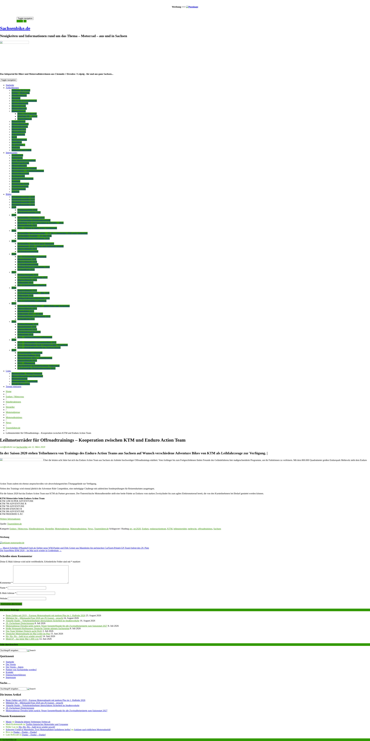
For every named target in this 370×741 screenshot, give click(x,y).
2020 (14, 230)
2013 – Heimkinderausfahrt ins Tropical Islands (39, 347)
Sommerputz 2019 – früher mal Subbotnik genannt (40, 246)
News (8, 422)
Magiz (9, 722)
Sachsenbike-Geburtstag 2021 (31, 217)
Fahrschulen (17, 158)
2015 (14, 303)
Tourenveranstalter (20, 186)
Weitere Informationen (10, 519)
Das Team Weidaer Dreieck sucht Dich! (24, 631)
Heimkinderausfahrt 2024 (23, 202)
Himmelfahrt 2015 (25, 311)
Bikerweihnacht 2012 (27, 360)
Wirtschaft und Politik (21, 150)
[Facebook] (25, 21)
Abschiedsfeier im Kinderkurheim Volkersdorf (38, 366)
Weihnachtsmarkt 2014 (27, 324)
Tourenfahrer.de (24, 119)
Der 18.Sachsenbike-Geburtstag (31, 256)
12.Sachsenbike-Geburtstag (29, 353)
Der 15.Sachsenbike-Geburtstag (31, 301)
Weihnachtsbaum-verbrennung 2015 (33, 316)
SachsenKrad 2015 (26, 319)
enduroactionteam (158, 528)
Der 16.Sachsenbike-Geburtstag (31, 285)
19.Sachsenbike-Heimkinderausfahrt (33, 220)
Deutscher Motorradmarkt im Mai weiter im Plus (28, 633)
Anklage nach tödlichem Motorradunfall (92, 729)
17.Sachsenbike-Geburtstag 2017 (32, 277)
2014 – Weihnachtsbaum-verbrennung (34, 337)
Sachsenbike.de (15, 28)
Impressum (11, 677)
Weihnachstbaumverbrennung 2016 (33, 298)
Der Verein (11, 664)
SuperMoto (17, 142)
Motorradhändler (19, 165)
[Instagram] (21, 21)
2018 (14, 254)
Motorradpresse (19, 111)
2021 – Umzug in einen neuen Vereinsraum (37, 228)
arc (131, 528)
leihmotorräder (180, 528)
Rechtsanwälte (18, 176)
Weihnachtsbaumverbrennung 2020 (33, 238)
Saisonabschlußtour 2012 (28, 355)
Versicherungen (19, 189)
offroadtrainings (205, 528)
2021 (14, 215)
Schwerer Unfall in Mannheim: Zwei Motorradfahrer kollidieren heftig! (38, 729)
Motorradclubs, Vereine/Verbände (27, 373)
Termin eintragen (13, 386)
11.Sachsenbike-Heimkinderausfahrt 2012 (36, 368)
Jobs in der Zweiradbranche (24, 100)
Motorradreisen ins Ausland (24, 168)
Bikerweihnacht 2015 (27, 308)
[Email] (18, 21)
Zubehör (15, 191)
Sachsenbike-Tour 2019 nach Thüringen (35, 243)
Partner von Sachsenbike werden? (21, 669)
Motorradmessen (19, 108)
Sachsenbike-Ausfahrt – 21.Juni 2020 (34, 236)
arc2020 (137, 528)
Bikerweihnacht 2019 (27, 249)
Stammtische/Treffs (20, 184)
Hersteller (16, 98)
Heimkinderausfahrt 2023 (23, 204)
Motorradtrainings (20, 126)
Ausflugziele (17, 155)
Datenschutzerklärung (16, 675)
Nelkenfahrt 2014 (25, 334)
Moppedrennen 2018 (26, 259)
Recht (14, 137)
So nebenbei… (18, 145)
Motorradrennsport (20, 124)
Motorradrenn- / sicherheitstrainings (28, 171)
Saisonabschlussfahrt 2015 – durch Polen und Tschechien (43, 306)
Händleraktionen (19, 95)
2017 (14, 272)
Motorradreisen (18, 121)
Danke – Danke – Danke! (25, 732)
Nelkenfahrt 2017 (25, 282)
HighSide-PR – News (27, 116)
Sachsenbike (22, 447)
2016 (14, 288)
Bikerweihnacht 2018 (27, 262)
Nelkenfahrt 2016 (25, 295)
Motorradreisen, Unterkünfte (25, 381)
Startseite (10, 85)
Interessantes (11, 152)
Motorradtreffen (19, 129)
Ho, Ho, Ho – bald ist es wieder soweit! (24, 636)
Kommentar (6, 582)
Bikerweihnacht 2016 (27, 290)
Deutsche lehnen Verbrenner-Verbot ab (32, 722)
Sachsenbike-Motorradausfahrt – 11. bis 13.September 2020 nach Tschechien (52, 233)
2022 (14, 207)
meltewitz (192, 528)
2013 (14, 340)
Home (8, 391)
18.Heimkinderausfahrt (27, 251)
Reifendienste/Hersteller (22, 178)
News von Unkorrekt (27, 113)
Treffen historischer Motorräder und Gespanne (47, 724)
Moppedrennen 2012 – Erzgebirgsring (34, 358)
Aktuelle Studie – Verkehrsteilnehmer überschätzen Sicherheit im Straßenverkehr (42, 620)
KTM (169, 528)
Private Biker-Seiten (21, 384)
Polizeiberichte (18, 134)
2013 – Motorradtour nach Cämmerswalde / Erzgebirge (42, 345)
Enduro (145, 528)
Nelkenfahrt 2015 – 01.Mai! (30, 314)
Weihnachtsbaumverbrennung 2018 (33, 267)
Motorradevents (19, 106)
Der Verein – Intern (14, 667)
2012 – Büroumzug (26, 363)
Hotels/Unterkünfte (20, 163)
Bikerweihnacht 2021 (27, 225)
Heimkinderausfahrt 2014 (29, 332)
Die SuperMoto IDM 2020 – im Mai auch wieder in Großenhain (31, 550)
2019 (14, 241)
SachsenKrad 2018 (26, 269)
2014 (14, 321)
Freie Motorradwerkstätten (24, 160)
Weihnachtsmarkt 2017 (27, 275)
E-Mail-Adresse (8, 593)
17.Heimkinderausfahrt (27, 264)
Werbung (16, 147)
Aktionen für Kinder (21, 90)
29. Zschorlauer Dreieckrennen (20, 623)
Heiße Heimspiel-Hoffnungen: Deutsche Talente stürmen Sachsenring (37, 628)
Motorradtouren (19, 132)
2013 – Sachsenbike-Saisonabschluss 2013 (36, 342)
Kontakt (9, 672)
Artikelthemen (12, 87)
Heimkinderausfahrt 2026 (23, 197)
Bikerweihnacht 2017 (27, 280)
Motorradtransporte (20, 173)
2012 (14, 350)
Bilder (8, 194)
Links (8, 371)
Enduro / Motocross (21, 93)
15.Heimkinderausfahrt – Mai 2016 (33, 293)
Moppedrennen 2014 (26, 327)
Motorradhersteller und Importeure (27, 376)
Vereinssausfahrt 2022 (27, 210)
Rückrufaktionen (19, 139)
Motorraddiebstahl (20, 103)
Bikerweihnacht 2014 (27, 329)
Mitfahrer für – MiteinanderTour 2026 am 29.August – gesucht (34, 618)
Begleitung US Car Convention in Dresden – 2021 (40, 223)
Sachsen (217, 528)
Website (3, 598)
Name (3, 588)
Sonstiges (16, 181)
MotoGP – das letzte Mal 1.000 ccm (22, 639)
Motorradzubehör (19, 379)
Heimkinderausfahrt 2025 (23, 199)
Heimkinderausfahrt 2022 (29, 212)
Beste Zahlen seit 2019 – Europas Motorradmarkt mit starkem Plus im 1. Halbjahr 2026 (45, 615)
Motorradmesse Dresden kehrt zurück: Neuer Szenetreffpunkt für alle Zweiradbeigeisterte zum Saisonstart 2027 (56, 626)
